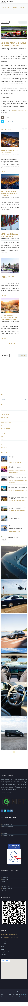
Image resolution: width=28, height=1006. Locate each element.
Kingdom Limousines (5, 48)
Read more (4, 171)
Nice (2, 439)
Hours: (2, 949)
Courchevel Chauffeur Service (8, 835)
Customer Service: (5, 957)
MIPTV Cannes (5, 877)
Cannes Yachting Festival (7, 888)
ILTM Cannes (4, 881)
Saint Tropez (4, 447)
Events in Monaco (14, 48)
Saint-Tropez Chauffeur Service (8, 828)
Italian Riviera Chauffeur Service (8, 840)
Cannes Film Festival (6, 886)
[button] (14, 562)
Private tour (4, 444)
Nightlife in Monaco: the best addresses (9, 151)
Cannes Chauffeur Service (7, 824)
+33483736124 (12, 957)
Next (22, 22)
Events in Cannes (5, 414)
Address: (3, 940)
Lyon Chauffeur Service (7, 833)
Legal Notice (23, 994)
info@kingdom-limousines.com (19, 110)
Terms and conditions (6, 996)
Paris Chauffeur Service (7, 837)
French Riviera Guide (6, 422)
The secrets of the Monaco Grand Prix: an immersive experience (9, 317)
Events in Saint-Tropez (6, 420)
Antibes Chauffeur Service (7, 826)
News (2, 436)
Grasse (2, 425)
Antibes (3, 409)
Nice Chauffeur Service (6, 822)
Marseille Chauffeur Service (8, 831)
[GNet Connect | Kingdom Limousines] (14, 801)
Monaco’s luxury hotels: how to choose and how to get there (9, 193)
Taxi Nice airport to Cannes (7, 893)
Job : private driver (5, 428)
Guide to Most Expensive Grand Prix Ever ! (13, 44)
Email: (2, 937)
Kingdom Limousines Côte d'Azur (9, 934)
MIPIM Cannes (5, 879)
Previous (6, 22)
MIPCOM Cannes (5, 884)
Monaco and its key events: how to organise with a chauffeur (9, 234)
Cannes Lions (4, 890)
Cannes (2, 411)
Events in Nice (4, 417)
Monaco (3, 433)
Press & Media (4, 441)
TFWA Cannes (5, 875)
